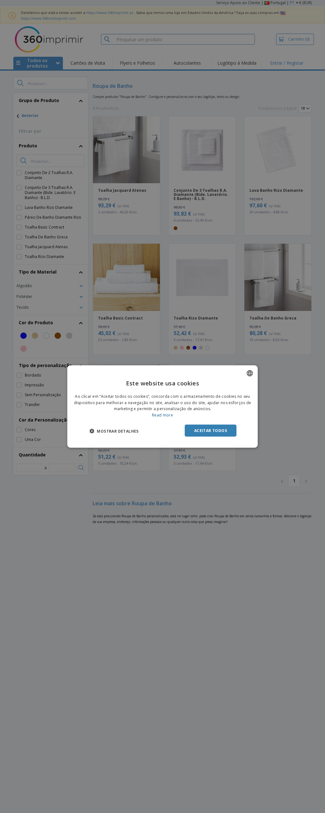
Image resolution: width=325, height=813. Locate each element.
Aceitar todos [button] (210, 430)
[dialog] (162, 406)
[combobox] (250, 373)
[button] (114, 431)
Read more (162, 415)
